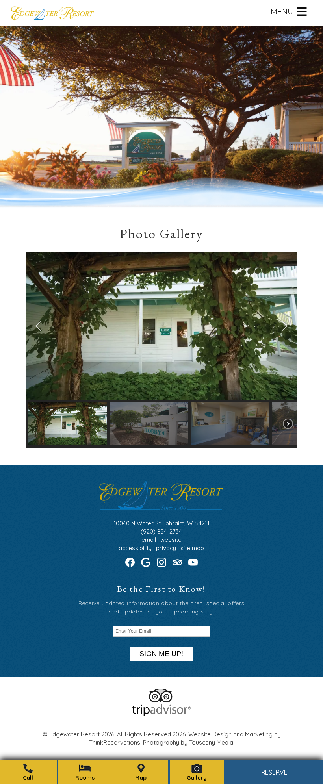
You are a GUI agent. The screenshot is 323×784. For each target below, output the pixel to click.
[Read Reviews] (177, 562)
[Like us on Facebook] (130, 562)
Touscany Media (211, 742)
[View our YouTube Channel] (193, 562)
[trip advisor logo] (161, 714)
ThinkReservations (114, 742)
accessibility (135, 548)
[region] (161, 350)
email (148, 539)
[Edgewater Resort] (52, 16)
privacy (166, 548)
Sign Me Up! (161, 654)
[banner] (161, 709)
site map (192, 548)
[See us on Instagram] (161, 562)
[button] (282, 12)
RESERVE (274, 772)
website (171, 539)
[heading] (161, 233)
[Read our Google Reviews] (145, 562)
